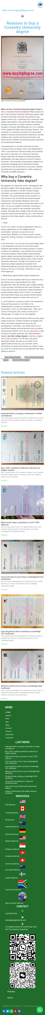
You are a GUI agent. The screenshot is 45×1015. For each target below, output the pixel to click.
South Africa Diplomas (13, 890)
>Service (8, 715)
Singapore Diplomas (12, 849)
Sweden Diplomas (11, 878)
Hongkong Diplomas (12, 856)
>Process (8, 731)
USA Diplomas (10, 805)
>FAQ (7, 719)
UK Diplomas (9, 820)
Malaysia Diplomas (12, 841)
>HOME (8, 712)
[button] (22, 16)
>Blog (7, 725)
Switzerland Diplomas (12, 864)
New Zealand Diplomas (12, 870)
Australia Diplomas (12, 827)
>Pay (7, 722)
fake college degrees (12, 357)
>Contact (8, 728)
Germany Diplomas (12, 834)
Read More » (4, 426)
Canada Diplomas (12, 813)
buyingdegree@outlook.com (15, 920)
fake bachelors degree (21, 360)
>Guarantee (9, 738)
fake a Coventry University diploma (15, 112)
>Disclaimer (9, 735)
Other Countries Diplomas (14, 903)
